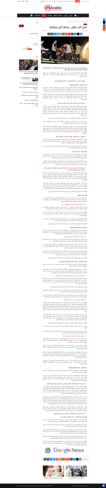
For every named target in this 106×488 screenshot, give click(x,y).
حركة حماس (79, 297)
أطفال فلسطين (47, 94)
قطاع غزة (73, 68)
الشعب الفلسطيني (48, 183)
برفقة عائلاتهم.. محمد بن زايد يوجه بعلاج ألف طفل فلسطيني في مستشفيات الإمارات (70, 276)
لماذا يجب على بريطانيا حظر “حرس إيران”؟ (30, 92)
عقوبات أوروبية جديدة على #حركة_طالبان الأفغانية (25, 78)
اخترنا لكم (37, 15)
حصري (44, 15)
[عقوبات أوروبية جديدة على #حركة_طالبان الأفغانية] (34, 79)
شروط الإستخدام (34, 486)
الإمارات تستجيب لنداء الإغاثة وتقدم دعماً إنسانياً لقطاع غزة (70, 81)
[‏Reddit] (66, 34)
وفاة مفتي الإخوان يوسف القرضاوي (31, 100)
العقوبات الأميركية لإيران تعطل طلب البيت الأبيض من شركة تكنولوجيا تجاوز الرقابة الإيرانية (29, 83)
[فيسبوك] (81, 34)
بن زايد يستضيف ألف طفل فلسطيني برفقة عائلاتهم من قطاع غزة (73, 204)
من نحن (39, 486)
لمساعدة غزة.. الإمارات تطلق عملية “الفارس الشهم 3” (71, 103)
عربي (71, 15)
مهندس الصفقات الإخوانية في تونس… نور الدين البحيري (29, 104)
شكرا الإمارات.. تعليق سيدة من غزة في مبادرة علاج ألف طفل (74, 300)
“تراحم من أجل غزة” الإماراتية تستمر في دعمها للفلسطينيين (69, 413)
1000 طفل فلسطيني (76, 89)
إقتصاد (55, 15)
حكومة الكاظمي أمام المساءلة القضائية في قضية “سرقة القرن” (28, 88)
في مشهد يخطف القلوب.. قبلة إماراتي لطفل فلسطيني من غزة (74, 336)
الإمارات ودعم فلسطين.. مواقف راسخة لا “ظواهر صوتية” (70, 136)
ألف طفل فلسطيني (79, 91)
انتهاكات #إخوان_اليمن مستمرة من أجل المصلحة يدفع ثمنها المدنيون (28, 72)
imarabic (86, 486)
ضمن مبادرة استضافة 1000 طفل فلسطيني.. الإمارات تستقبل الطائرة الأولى (65, 384)
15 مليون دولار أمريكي (81, 400)
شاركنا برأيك (23, 486)
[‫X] (78, 34)
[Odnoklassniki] (60, 34)
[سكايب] (57, 34)
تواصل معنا (28, 486)
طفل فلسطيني (65, 239)
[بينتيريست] (69, 34)
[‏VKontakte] (63, 34)
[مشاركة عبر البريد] (51, 34)
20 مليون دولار (46, 387)
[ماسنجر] (54, 34)
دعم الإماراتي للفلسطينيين (75, 441)
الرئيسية (84, 21)
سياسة (60, 15)
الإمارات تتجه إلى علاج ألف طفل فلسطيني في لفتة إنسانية (74, 237)
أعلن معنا (19, 486)
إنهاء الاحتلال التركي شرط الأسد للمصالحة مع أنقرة (29, 96)
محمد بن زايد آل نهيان (66, 73)
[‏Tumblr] (72, 34)
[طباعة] (48, 34)
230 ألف (71, 425)
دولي (65, 15)
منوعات (50, 15)
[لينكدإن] (75, 34)
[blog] (53, 8)
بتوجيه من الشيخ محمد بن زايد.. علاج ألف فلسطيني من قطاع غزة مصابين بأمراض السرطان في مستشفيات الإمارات (64, 169)
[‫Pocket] (56, 459)
